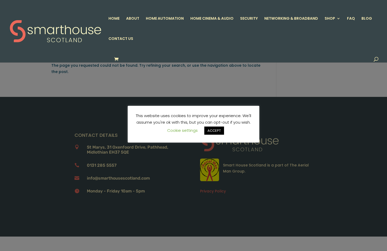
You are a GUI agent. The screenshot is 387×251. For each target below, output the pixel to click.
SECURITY (249, 19)
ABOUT (132, 19)
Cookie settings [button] (182, 130)
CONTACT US (120, 39)
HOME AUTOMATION (165, 19)
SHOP (330, 19)
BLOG (366, 19)
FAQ (351, 19)
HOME (114, 19)
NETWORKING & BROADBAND (291, 19)
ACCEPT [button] (214, 130)
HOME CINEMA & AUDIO (212, 19)
